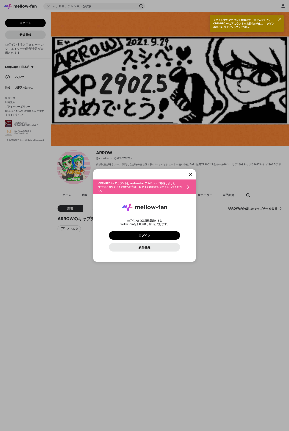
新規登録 (144, 247)
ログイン (144, 235)
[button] (144, 186)
